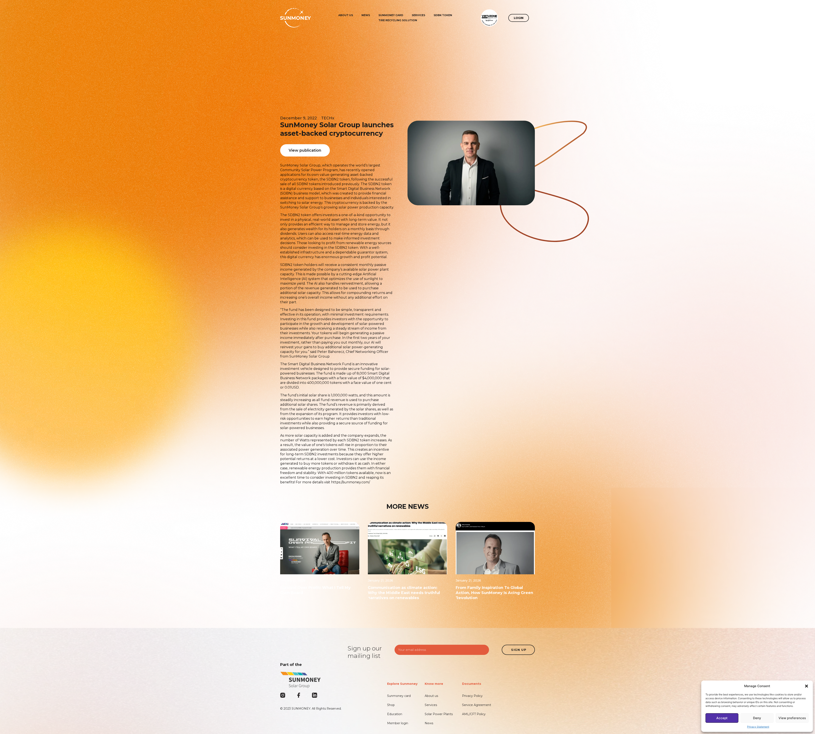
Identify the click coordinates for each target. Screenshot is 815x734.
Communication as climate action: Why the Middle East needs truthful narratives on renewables (404, 592)
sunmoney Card (390, 15)
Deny (757, 718)
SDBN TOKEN (443, 15)
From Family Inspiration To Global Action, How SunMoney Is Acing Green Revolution (494, 592)
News (365, 15)
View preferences (792, 718)
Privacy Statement (758, 726)
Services (418, 15)
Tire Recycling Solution (397, 20)
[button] (806, 686)
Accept (722, 718)
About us (345, 15)
